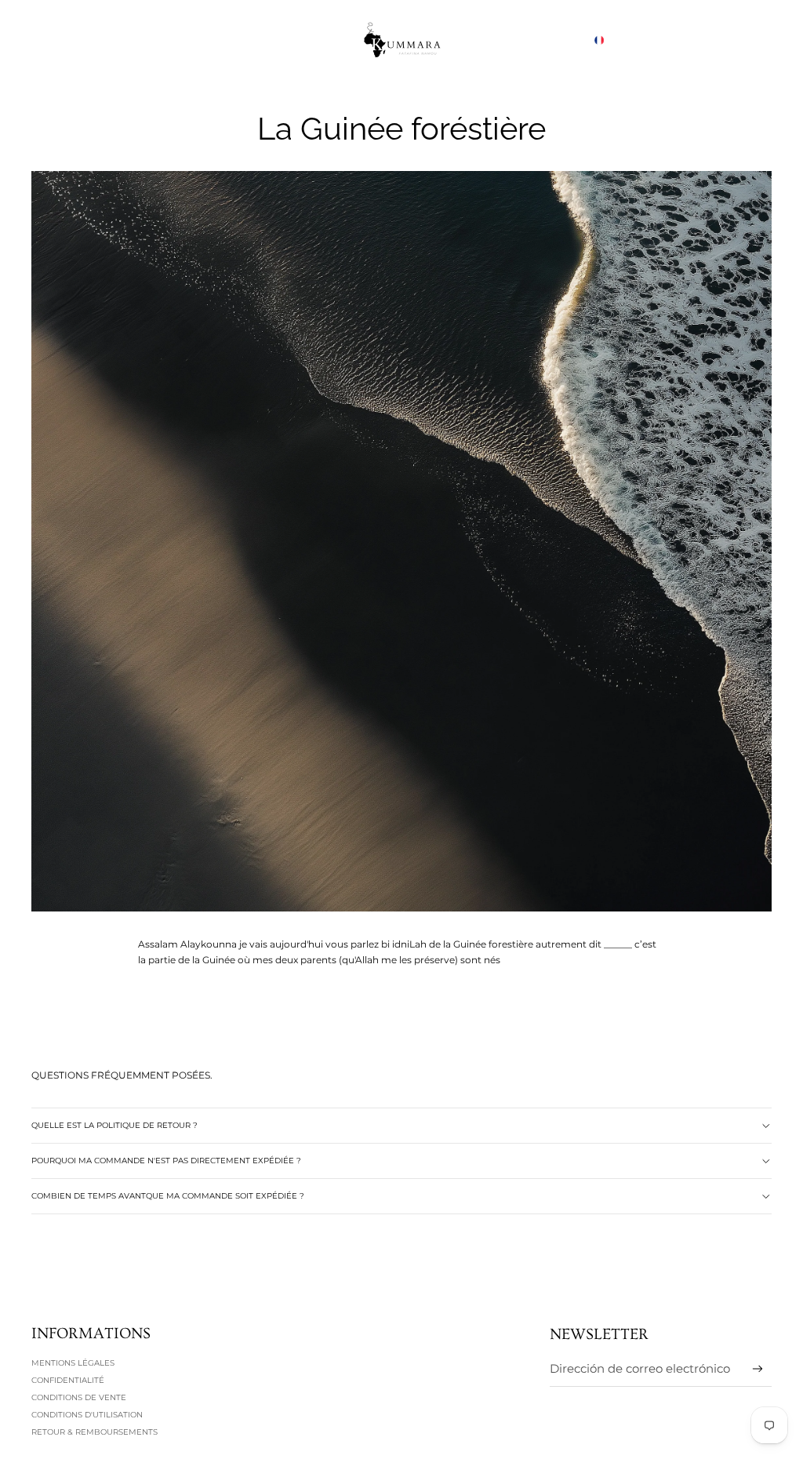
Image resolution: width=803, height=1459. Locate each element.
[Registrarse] (758, 1369)
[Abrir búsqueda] (687, 40)
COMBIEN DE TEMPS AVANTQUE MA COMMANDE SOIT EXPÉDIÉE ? (167, 1196)
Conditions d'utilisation (87, 1415)
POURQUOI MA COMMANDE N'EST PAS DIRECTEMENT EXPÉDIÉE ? (166, 1160)
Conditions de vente (78, 1397)
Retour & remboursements (94, 1432)
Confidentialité (67, 1380)
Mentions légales (72, 1363)
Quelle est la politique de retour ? (114, 1125)
